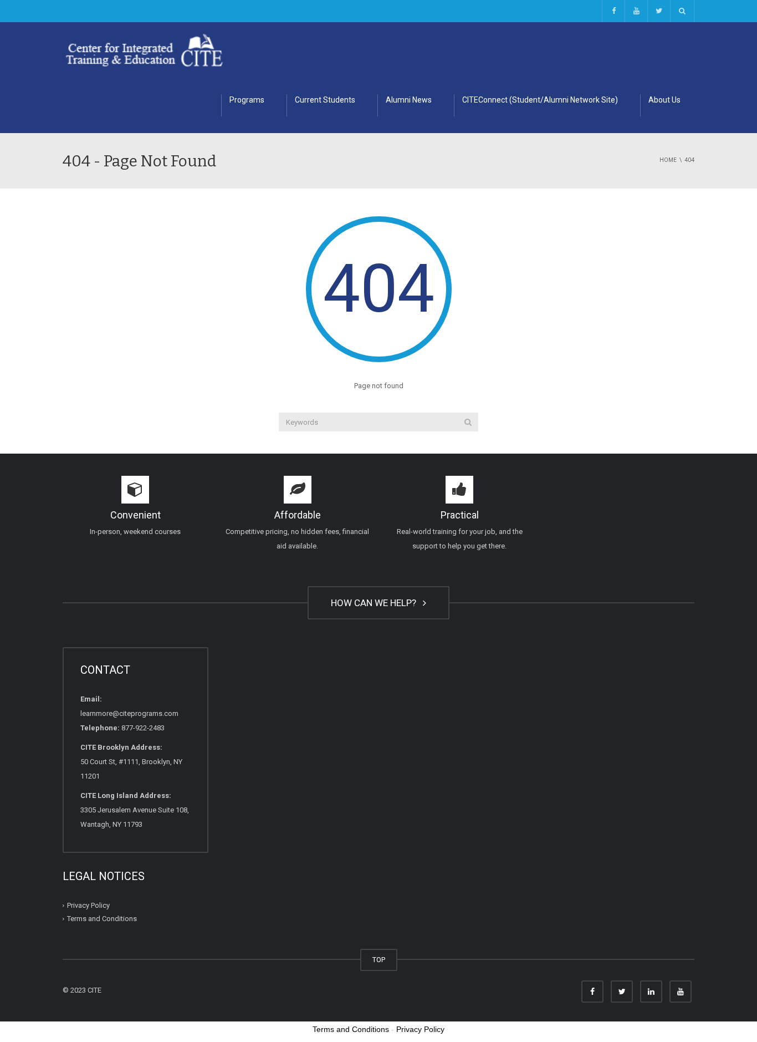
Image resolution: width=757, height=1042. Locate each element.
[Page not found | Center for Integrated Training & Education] (144, 49)
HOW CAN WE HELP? (376, 602)
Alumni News (409, 99)
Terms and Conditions (102, 918)
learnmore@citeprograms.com (129, 713)
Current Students (325, 99)
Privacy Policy (88, 905)
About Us (664, 99)
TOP (378, 959)
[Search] (468, 422)
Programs (246, 99)
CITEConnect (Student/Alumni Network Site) (540, 99)
